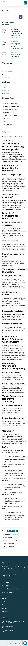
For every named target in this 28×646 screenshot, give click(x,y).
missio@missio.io (10, 626)
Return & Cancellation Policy (10, 589)
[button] (8, 2)
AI (4, 68)
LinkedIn (4, 608)
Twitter (4, 605)
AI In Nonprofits (8, 71)
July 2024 (6, 90)
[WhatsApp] (17, 531)
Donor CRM (7, 77)
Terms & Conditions (7, 592)
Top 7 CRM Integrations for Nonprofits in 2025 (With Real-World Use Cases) (17, 33)
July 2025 (6, 93)
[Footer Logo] (6, 563)
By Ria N (19, 136)
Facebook (5, 601)
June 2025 (7, 87)
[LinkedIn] (14, 531)
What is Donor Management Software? (15, 56)
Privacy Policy (6, 585)
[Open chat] (25, 643)
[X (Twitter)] (11, 531)
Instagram (5, 611)
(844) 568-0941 (9, 630)
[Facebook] (8, 531)
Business (6, 74)
